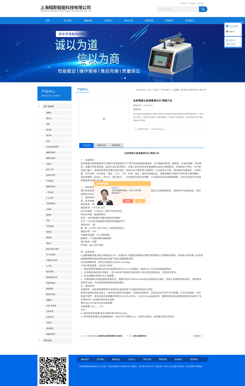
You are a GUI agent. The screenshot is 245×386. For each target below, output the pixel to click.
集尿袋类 (49, 328)
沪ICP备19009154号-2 (147, 366)
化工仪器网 (190, 366)
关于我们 (68, 20)
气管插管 (49, 181)
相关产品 (101, 145)
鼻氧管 (49, 237)
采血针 (49, 164)
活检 (48, 124)
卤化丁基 (49, 169)
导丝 (48, 141)
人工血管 (49, 198)
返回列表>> (198, 336)
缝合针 (49, 243)
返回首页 (184, 3)
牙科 (48, 220)
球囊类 (49, 300)
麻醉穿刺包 (50, 186)
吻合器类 (49, 272)
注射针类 (49, 317)
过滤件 (49, 209)
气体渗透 (49, 226)
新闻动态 (88, 20)
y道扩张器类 (51, 306)
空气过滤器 (50, 255)
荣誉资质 (149, 20)
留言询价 (116, 145)
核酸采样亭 (50, 334)
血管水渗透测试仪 (140, 336)
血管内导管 (50, 175)
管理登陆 (198, 366)
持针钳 (49, 135)
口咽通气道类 (51, 260)
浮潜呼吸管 (50, 203)
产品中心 (108, 20)
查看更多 (48, 340)
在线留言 (192, 3)
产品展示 (156, 90)
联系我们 (200, 3)
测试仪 (49, 118)
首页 (48, 20)
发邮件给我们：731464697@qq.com (151, 129)
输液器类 (49, 289)
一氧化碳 (49, 192)
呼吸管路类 (50, 283)
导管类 (49, 323)
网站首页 (85, 359)
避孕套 (49, 130)
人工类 (49, 266)
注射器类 (49, 311)
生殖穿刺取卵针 (52, 147)
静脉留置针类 (51, 277)
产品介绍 (86, 145)
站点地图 (173, 366)
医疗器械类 (49, 106)
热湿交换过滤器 (52, 249)
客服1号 (232, 32)
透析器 (49, 232)
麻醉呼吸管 (50, 152)
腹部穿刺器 (50, 294)
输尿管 (49, 215)
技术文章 (128, 20)
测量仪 (49, 113)
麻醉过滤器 (50, 158)
